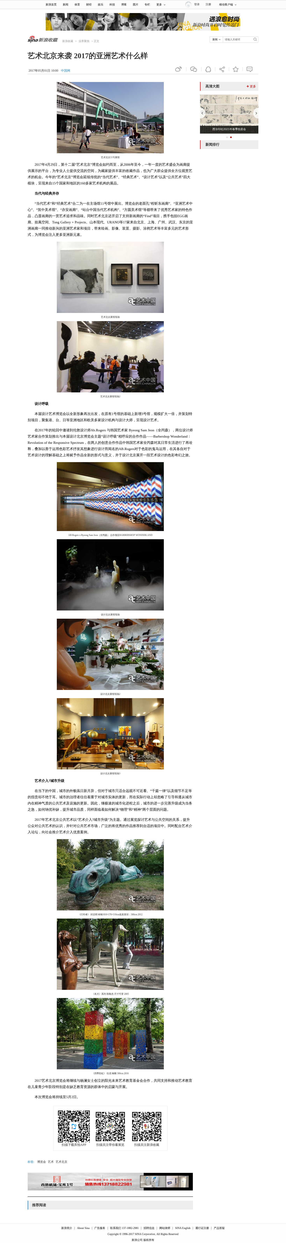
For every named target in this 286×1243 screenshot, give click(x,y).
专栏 (147, 4)
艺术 (51, 1161)
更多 (159, 4)
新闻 (65, 4)
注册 (208, 4)
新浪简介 (66, 1228)
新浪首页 (51, 4)
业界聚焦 (84, 41)
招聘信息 (149, 1228)
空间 (208, 69)
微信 (193, 69)
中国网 (65, 70)
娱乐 (100, 4)
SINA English (182, 1228)
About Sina (83, 1228)
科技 (112, 4)
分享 (222, 69)
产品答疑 (219, 1228)
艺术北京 (61, 1161)
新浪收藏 (67, 41)
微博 (178, 69)
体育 (77, 4)
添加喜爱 (236, 69)
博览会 (41, 1161)
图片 (135, 4)
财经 (89, 4)
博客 (124, 4)
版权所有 (148, 1240)
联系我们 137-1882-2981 (124, 1228)
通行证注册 (202, 1228)
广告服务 (99, 1228)
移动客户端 (226, 4)
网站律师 (164, 1228)
